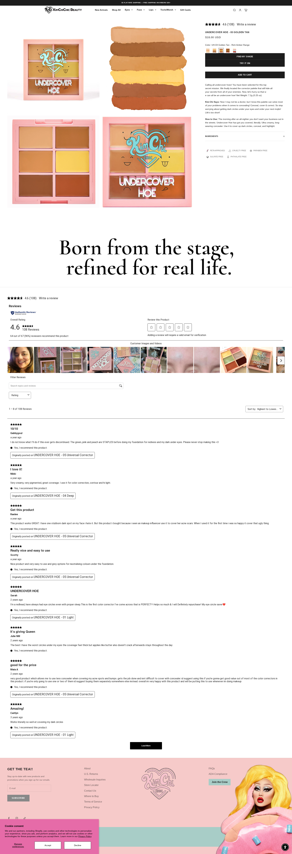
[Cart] (246, 10)
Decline (77, 845)
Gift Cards (185, 10)
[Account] (240, 10)
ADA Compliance (218, 774)
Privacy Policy (85, 836)
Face (139, 9)
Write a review (246, 24)
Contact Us (90, 790)
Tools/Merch (166, 9)
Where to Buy (91, 796)
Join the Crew (220, 782)
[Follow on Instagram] (16, 818)
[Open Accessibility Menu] (285, 847)
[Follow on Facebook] (8, 818)
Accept (48, 845)
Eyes (127, 9)
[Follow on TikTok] (24, 818)
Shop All (116, 10)
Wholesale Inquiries (95, 779)
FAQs (212, 768)
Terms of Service (93, 801)
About (87, 768)
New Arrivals (101, 10)
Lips (151, 9)
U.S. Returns (91, 774)
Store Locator (91, 785)
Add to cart (245, 75)
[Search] (234, 10)
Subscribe (18, 798)
